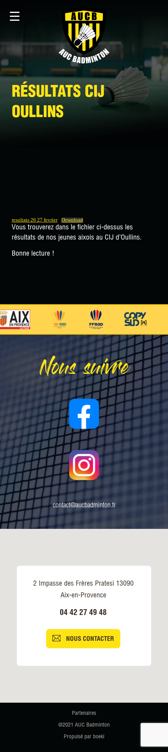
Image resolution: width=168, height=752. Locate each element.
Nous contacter (89, 640)
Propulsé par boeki (84, 737)
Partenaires (84, 713)
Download (72, 220)
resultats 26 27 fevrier (34, 220)
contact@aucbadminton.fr (84, 505)
